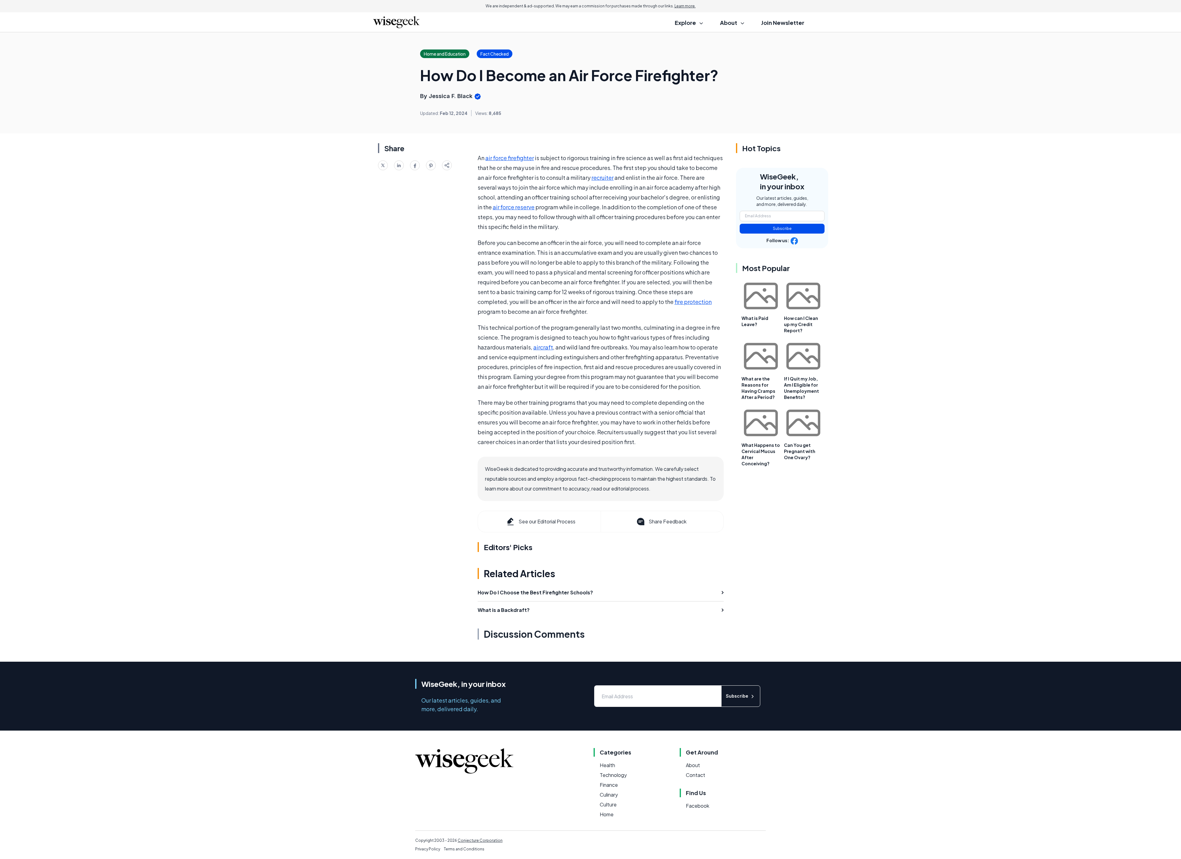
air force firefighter (509, 157)
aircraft (543, 347)
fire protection (693, 301)
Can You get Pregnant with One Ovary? (799, 451)
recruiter (602, 177)
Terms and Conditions (464, 849)
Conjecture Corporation (480, 840)
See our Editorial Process (547, 521)
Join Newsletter (782, 22)
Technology (613, 775)
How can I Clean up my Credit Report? (801, 324)
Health (607, 765)
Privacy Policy (427, 849)
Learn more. (685, 6)
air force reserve (514, 207)
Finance (609, 785)
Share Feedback (667, 521)
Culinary (609, 794)
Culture (608, 804)
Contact (695, 775)
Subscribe (782, 228)
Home (607, 814)
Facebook (697, 805)
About (693, 765)
